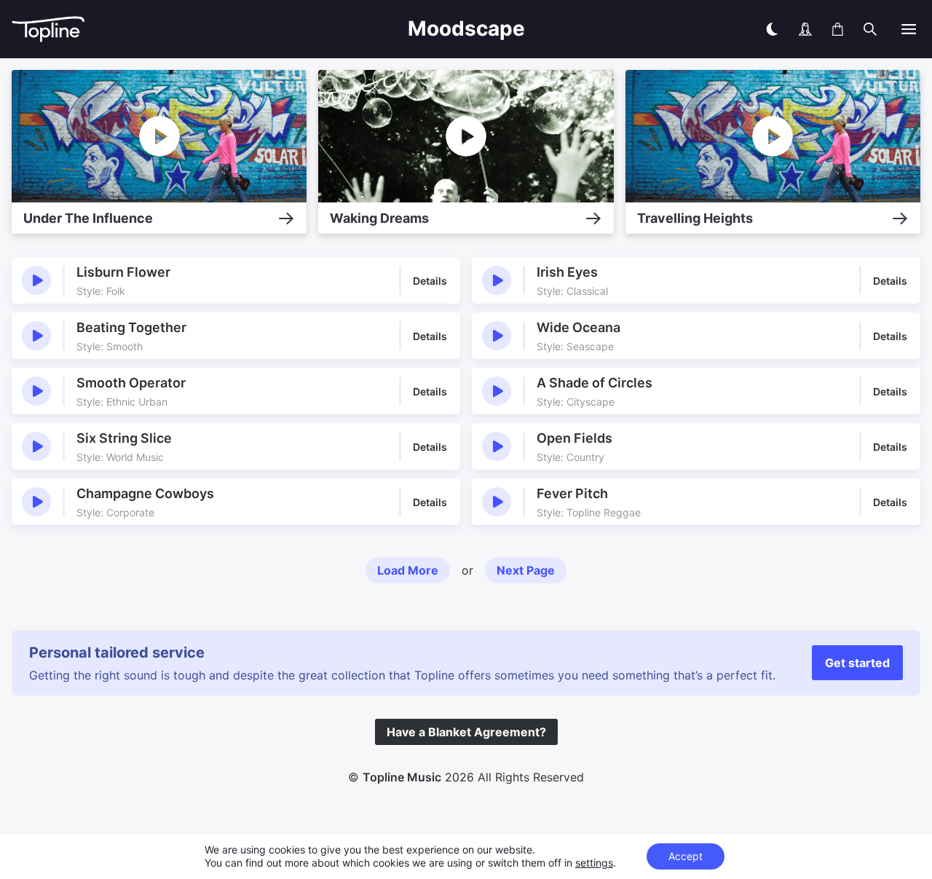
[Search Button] (870, 29)
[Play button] (36, 280)
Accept (685, 856)
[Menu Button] (908, 29)
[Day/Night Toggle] (771, 29)
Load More (407, 570)
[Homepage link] (128, 29)
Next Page (526, 570)
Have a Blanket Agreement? (466, 732)
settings (594, 862)
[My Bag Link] (837, 29)
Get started (857, 662)
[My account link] (805, 29)
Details (430, 281)
